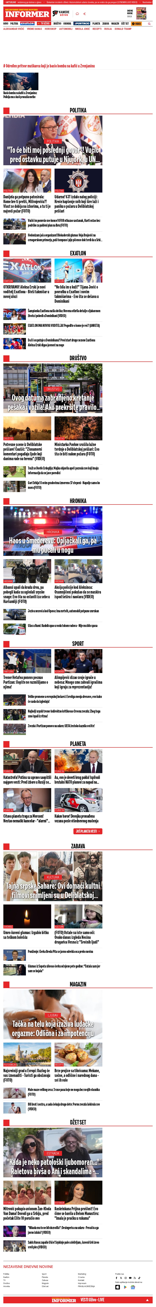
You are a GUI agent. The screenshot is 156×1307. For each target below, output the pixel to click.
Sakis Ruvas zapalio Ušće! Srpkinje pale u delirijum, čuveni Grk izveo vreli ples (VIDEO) (63, 1245)
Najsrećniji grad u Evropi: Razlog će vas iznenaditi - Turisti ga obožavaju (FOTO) (26, 1076)
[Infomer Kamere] (63, 13)
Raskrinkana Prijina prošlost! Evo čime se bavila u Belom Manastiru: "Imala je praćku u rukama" (77, 1214)
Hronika (67, 23)
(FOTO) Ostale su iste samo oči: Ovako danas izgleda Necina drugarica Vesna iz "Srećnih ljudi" (77, 938)
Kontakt (81, 1280)
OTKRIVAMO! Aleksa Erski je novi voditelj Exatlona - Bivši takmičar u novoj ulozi (26, 292)
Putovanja (10, 1064)
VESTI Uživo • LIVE (92, 1300)
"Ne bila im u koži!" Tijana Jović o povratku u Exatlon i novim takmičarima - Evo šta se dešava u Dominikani (77, 294)
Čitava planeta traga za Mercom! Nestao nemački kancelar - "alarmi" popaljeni (25, 819)
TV (4, 1280)
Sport (44, 1274)
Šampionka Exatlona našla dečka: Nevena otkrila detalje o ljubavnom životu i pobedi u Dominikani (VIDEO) (64, 313)
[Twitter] (121, 1278)
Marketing (82, 1274)
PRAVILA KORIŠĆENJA (86, 1286)
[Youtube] (130, 1278)
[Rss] (135, 1278)
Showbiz (8, 926)
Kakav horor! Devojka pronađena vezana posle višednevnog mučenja (76, 818)
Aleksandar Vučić (13, 29)
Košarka (59, 671)
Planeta (96, 23)
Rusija (108, 29)
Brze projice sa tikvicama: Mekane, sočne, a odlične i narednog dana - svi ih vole (77, 1076)
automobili (65, 29)
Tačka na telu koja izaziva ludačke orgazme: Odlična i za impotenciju (53, 1029)
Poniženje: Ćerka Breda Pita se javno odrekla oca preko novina (60, 952)
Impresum (82, 1283)
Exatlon (8, 281)
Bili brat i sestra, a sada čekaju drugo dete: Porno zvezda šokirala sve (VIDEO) (64, 1107)
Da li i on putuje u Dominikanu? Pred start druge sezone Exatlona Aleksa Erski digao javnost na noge (61, 342)
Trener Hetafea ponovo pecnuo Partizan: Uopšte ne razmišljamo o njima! (25, 682)
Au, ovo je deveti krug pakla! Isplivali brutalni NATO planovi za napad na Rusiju (77, 780)
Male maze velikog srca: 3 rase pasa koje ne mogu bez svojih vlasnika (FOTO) (64, 1092)
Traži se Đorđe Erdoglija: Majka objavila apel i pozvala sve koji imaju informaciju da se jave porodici (63, 470)
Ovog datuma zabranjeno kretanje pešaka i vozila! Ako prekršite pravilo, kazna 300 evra (53, 403)
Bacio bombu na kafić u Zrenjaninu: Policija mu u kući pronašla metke (20, 95)
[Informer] (77, 14)
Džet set (125, 23)
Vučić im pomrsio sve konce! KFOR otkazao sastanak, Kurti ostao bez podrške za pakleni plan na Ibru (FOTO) (64, 223)
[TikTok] (139, 1278)
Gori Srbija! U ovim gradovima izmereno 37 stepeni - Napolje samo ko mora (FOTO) (64, 485)
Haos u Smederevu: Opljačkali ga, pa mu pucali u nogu (53, 546)
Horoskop (50, 29)
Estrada (53, 1153)
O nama (81, 1277)
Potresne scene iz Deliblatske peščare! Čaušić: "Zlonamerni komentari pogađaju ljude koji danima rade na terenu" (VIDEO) (24, 451)
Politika (14, 23)
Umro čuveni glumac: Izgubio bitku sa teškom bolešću (26, 935)
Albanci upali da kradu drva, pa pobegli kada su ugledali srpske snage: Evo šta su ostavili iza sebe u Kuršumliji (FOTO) (26, 594)
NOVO (5, 23)
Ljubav (53, 1015)
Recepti (97, 29)
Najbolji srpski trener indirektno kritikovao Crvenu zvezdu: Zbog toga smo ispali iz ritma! (64, 713)
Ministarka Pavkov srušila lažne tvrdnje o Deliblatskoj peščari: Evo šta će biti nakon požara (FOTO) (77, 449)
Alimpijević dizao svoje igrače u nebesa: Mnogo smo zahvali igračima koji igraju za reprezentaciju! (78, 682)
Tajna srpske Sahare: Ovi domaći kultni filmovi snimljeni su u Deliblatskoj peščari (53, 891)
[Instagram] (126, 1278)
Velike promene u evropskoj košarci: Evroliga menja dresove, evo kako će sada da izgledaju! (65, 699)
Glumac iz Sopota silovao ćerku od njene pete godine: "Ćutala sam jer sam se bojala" (64, 968)
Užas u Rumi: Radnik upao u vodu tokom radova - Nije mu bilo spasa (63, 626)
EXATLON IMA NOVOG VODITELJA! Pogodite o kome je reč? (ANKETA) (64, 326)
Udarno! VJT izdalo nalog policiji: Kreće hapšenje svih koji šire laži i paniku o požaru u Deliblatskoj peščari (77, 204)
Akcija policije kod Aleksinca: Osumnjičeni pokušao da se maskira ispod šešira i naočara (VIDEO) (78, 592)
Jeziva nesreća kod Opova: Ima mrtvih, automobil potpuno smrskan (63, 611)
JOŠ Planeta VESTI (86, 832)
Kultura (53, 877)
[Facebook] (116, 1278)
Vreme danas (34, 29)
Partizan (8, 671)
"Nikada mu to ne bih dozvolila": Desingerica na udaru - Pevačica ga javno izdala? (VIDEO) (63, 1230)
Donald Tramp (123, 29)
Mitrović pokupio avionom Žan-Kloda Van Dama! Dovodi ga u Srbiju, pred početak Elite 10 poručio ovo (27, 1214)
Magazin (115, 23)
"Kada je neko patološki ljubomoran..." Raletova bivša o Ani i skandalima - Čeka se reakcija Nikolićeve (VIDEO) (53, 1167)
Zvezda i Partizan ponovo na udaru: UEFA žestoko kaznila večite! (61, 726)
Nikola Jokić (82, 29)
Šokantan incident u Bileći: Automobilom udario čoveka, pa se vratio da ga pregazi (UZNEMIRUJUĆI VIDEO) (54, 2)
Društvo (57, 23)
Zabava (105, 23)
